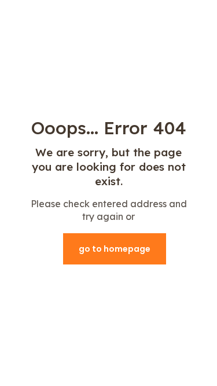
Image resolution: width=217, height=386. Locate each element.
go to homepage (114, 249)
